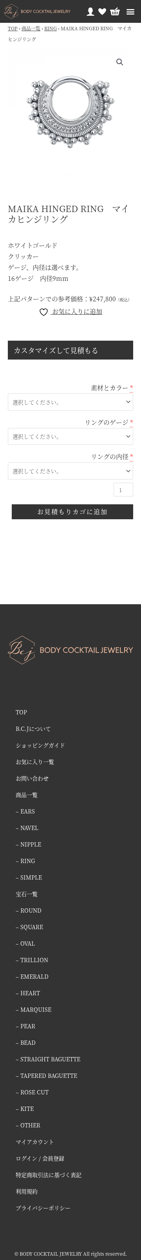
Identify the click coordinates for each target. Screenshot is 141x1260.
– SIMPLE (29, 877)
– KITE (25, 1108)
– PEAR (25, 1026)
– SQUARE (29, 927)
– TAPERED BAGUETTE (46, 1075)
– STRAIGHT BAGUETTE (48, 1059)
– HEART (28, 993)
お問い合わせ (32, 778)
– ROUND (29, 910)
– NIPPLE (28, 844)
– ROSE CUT (32, 1092)
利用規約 (27, 1191)
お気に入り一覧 (35, 762)
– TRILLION (32, 960)
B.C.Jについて (33, 728)
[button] (130, 11)
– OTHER (28, 1125)
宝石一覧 (27, 894)
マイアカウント (35, 1142)
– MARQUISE (33, 1009)
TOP (13, 28)
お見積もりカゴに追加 (72, 511)
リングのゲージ (106, 422)
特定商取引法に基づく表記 (48, 1175)
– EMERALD (32, 976)
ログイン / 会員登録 (40, 1158)
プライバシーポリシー (43, 1208)
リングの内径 (109, 456)
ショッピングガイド (40, 745)
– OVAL (25, 943)
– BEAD (26, 1042)
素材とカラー (109, 387)
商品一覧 (31, 28)
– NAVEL (27, 828)
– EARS (25, 811)
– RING (25, 861)
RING (50, 28)
